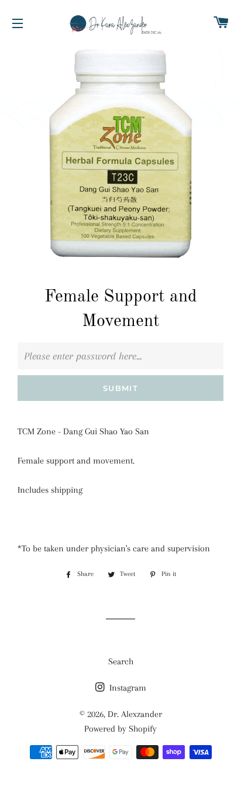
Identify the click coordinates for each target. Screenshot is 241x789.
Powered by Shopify (120, 728)
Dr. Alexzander (135, 714)
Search (120, 661)
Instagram (126, 687)
